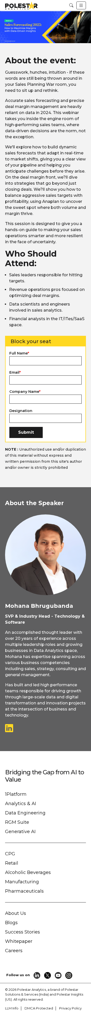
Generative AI (20, 831)
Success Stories (22, 932)
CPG (10, 854)
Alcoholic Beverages (28, 872)
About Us (15, 913)
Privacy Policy (70, 1008)
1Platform (16, 794)
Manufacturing (22, 882)
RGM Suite (17, 822)
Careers (13, 950)
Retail (11, 863)
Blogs (11, 922)
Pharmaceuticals (24, 891)
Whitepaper (18, 941)
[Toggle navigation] (81, 5)
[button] (71, 6)
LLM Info (11, 1008)
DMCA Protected (39, 1008)
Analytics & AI (20, 803)
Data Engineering (25, 813)
